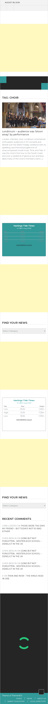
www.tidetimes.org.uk (24, 245)
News (29, 698)
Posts (19, 698)
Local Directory (38, 701)
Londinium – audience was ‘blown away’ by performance (22, 133)
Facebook (3, 8)
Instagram (16, 8)
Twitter (10, 8)
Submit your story (16, 701)
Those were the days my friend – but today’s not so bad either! (23, 529)
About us (41, 698)
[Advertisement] (24, 48)
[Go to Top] (41, 692)
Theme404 (17, 695)
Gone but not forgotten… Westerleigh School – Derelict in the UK (22, 541)
